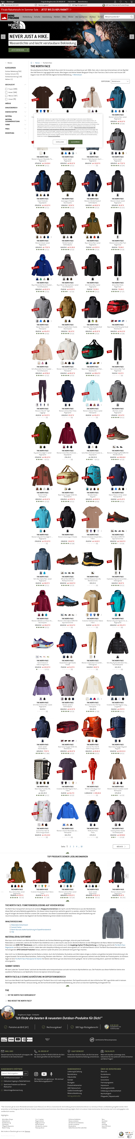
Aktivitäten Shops (7, 1119)
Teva (103, 1119)
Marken (93, 17)
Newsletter (105, 1077)
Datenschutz (76, 1088)
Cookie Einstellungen (75, 1091)
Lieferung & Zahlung (75, 1072)
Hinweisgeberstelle (107, 1088)
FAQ (12, 932)
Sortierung (105, 81)
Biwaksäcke (72, 1126)
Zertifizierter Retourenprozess (106, 1040)
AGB (69, 1088)
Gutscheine (105, 1080)
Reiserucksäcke (73, 1121)
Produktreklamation (75, 1085)
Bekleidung (27, 17)
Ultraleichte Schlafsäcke (76, 1123)
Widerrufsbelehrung (75, 1093)
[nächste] (51, 111)
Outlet (100, 17)
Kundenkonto (105, 1074)
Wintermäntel (39, 1124)
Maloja (104, 1123)
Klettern (57, 17)
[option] (67, 35)
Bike (64, 17)
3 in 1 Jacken (39, 1119)
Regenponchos (40, 1123)
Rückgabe (71, 1083)
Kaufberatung (6, 1123)
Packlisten (5, 1124)
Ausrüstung (47, 17)
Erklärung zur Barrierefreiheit (111, 1091)
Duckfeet (104, 1121)
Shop (3, 2)
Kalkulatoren (6, 1121)
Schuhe (37, 17)
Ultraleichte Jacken (41, 1126)
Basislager (10, 2)
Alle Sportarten (81, 17)
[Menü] (133, 1132)
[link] (15, 63)
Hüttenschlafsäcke (74, 1119)
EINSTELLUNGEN (60, 142)
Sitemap (27, 1131)
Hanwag (104, 1124)
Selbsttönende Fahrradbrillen (78, 1128)
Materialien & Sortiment (19, 925)
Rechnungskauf (43, 5)
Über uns (104, 1072)
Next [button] (132, 36)
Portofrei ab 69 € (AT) (12, 5)
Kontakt (70, 1080)
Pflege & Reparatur (8, 1126)
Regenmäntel (39, 1121)
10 (81, 846)
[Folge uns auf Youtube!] (45, 1074)
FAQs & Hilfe (72, 1077)
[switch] (129, 1136)
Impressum (105, 1085)
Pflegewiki (104, 1096)
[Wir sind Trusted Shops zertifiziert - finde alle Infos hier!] (106, 1027)
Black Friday (6, 1128)
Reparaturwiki (114, 1096)
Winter (70, 17)
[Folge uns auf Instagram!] (37, 1074)
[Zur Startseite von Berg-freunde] (10, 17)
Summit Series (16, 927)
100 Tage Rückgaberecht (79, 5)
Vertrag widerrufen (74, 1096)
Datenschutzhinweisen (54, 136)
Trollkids (104, 1128)
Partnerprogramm (107, 1083)
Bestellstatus (72, 1074)
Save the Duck (106, 1126)
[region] (68, 131)
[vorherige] (34, 111)
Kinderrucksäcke (74, 1124)
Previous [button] (3, 36)
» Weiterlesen (77, 75)
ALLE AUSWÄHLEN (75, 142)
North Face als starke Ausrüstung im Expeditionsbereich (31, 930)
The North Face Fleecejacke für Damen (28, 959)
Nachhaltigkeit (106, 1094)
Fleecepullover (39, 1128)
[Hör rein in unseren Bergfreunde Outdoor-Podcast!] (53, 1074)
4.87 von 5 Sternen (117, 5)
